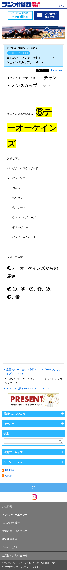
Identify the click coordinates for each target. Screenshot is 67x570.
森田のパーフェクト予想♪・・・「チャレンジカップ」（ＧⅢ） (34, 371)
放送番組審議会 (11, 522)
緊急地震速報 (9, 539)
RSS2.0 (9, 470)
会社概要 (7, 506)
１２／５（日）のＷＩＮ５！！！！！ (28, 388)
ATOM (8, 475)
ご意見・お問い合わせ (14, 555)
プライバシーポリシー (14, 514)
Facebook (56, 70)
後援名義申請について (14, 530)
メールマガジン (11, 547)
